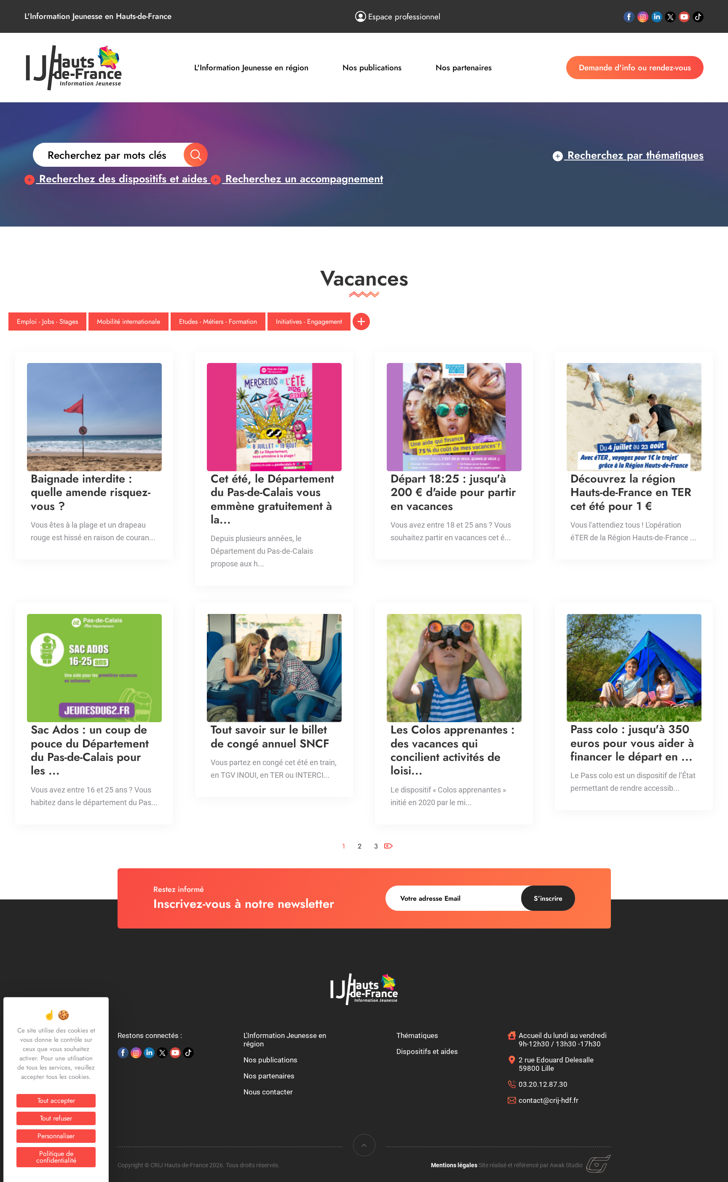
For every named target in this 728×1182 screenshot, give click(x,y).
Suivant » (388, 861)
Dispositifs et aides (427, 1051)
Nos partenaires (464, 67)
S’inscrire (548, 898)
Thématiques (417, 1035)
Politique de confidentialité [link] (56, 1157)
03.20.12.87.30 (543, 1084)
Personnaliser (56, 1136)
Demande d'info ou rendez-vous (635, 67)
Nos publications (372, 67)
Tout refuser (56, 1118)
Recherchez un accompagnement (302, 178)
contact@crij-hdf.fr (548, 1100)
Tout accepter (56, 1100)
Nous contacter (268, 1092)
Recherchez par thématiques (634, 155)
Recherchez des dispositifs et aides (123, 178)
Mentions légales (454, 1165)
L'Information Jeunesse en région (251, 67)
